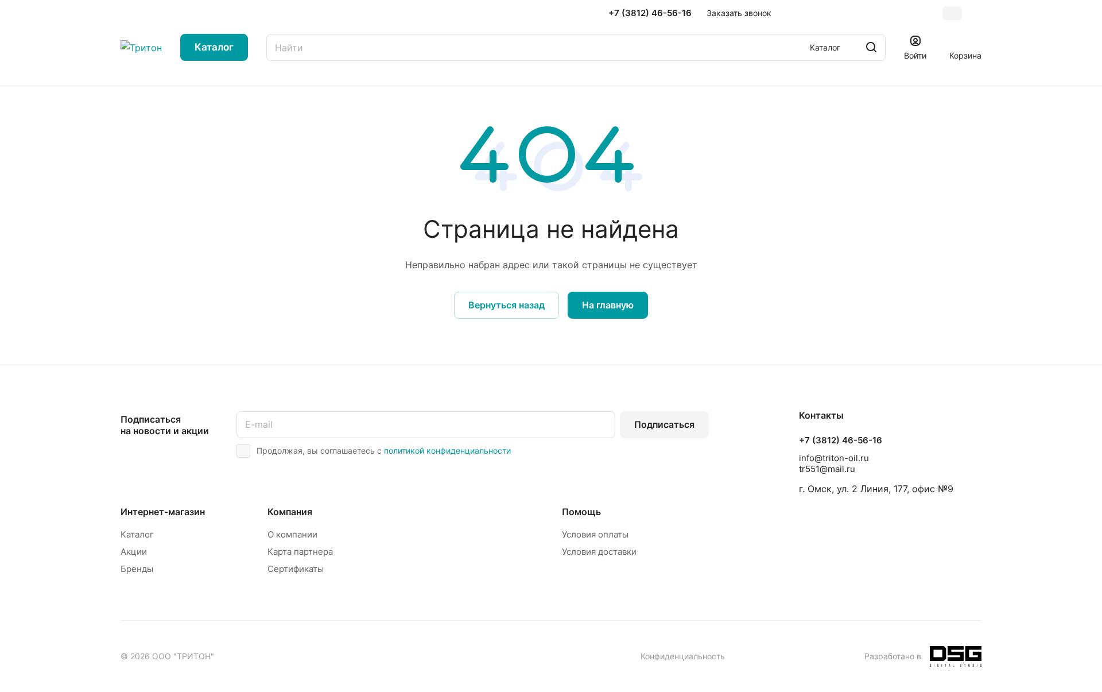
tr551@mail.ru (827, 468)
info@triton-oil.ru (834, 458)
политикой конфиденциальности (447, 450)
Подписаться (664, 424)
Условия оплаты (595, 534)
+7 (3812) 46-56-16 (650, 13)
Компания (289, 511)
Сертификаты (295, 568)
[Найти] (871, 47)
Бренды (137, 568)
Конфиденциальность (683, 656)
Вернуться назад (506, 305)
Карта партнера (300, 551)
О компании (292, 534)
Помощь (581, 511)
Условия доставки (599, 551)
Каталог (137, 534)
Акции (134, 551)
